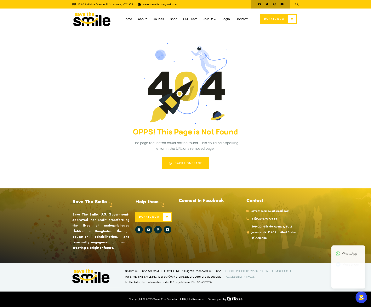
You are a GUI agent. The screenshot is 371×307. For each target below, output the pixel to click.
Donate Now (274, 19)
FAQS (251, 277)
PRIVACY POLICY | (258, 271)
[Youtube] (282, 4)
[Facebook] (259, 4)
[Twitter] (267, 4)
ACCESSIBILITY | (236, 277)
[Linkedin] (167, 229)
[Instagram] (274, 4)
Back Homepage (188, 163)
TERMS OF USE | (280, 271)
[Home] (91, 19)
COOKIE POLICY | (236, 271)
